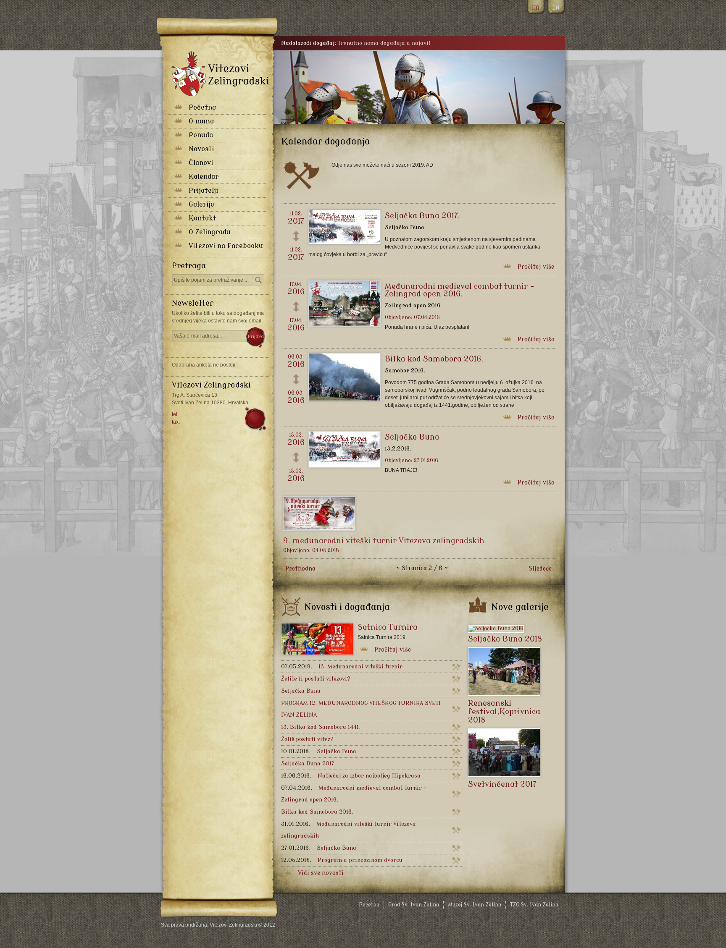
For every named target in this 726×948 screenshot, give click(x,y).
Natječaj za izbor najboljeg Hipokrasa (351, 776)
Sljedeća (540, 569)
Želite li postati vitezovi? (315, 679)
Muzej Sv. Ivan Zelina (474, 905)
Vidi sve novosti (321, 873)
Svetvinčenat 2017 (502, 784)
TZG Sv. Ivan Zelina (534, 905)
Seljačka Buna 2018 (505, 639)
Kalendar (203, 177)
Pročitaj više (536, 267)
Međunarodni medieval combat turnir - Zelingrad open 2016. (459, 290)
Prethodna (300, 569)
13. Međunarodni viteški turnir (341, 666)
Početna (202, 107)
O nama (201, 121)
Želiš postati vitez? (307, 739)
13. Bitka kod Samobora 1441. (320, 727)
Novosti (201, 149)
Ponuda (201, 135)
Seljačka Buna (412, 437)
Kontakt (202, 218)
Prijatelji (203, 190)
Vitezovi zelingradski (220, 73)
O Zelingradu (210, 232)
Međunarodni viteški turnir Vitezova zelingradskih (348, 830)
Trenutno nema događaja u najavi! (384, 43)
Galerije (201, 204)
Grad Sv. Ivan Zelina (413, 905)
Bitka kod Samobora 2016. (434, 359)
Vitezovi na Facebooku (226, 246)
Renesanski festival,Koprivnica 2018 (504, 711)
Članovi (201, 163)
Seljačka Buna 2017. (422, 216)
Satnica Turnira (388, 627)
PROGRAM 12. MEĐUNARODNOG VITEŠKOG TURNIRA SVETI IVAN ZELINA (361, 709)
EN (555, 8)
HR (535, 8)
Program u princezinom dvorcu (341, 860)
